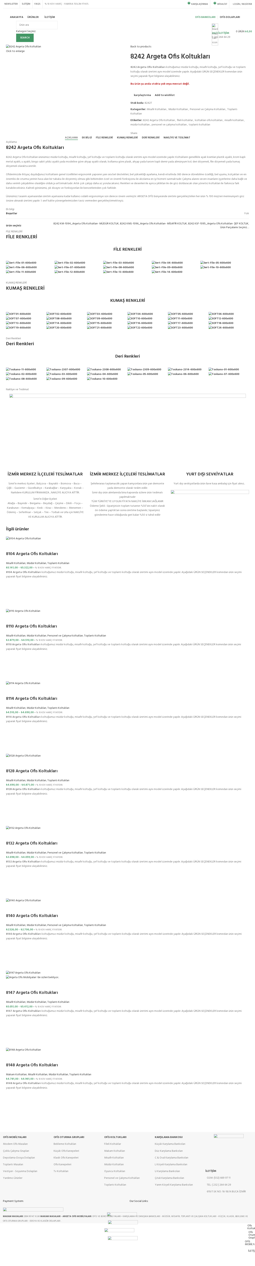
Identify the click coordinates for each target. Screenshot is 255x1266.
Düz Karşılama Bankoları (169, 1151)
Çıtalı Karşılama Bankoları (169, 1178)
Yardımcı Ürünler (12, 1178)
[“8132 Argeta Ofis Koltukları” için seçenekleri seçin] (11, 884)
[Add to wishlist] (11, 584)
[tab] (71, 138)
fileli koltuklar (185, 120)
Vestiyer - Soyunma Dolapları (20, 1171)
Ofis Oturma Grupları (69, 1137)
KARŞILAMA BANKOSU (169, 1137)
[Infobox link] (127, 18)
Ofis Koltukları (115, 1137)
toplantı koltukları (199, 124)
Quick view (11, 604)
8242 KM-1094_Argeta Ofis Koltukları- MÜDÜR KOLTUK (86, 223)
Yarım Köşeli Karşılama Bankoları (174, 1185)
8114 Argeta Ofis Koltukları (31, 698)
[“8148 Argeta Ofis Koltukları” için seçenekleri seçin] (11, 1105)
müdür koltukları (140, 124)
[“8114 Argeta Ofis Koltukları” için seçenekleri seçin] (11, 739)
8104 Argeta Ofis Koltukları (32, 553)
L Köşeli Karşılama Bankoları (171, 1164)
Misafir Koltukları (156, 109)
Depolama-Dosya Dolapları (19, 1158)
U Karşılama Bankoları (167, 1171)
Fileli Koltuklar (112, 1144)
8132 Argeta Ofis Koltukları (31, 843)
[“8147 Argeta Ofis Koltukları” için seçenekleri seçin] (11, 1033)
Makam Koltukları (16, 1074)
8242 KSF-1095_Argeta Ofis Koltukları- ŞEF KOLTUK (218, 223)
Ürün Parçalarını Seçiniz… (234, 227)
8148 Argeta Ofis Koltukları (32, 1065)
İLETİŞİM (210, 1171)
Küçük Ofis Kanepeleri (66, 1151)
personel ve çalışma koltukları (169, 124)
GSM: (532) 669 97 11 (218, 1178)
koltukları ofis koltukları (209, 120)
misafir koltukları (234, 120)
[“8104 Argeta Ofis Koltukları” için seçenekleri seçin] (11, 594)
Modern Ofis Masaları (15, 1144)
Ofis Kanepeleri (62, 1164)
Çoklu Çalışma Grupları (16, 1151)
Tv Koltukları (61, 1171)
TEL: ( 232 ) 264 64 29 (219, 1185)
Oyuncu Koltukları (114, 1171)
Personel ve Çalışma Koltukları (207, 109)
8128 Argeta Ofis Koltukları (32, 771)
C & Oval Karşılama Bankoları (171, 1158)
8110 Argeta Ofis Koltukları (31, 626)
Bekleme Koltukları (65, 1144)
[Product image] (32, 977)
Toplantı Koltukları (58, 563)
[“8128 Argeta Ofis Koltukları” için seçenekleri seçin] (11, 811)
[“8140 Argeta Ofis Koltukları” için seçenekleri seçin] (11, 956)
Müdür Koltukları (178, 109)
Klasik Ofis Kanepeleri (66, 1158)
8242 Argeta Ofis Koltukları (159, 120)
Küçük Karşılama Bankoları (170, 1144)
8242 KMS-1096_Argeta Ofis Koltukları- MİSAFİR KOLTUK (153, 223)
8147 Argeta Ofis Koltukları (32, 992)
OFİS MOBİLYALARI (14, 1137)
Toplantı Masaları (13, 1164)
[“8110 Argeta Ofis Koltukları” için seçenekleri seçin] (11, 666)
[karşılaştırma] (11, 546)
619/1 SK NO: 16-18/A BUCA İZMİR (226, 1191)
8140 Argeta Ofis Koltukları (32, 915)
